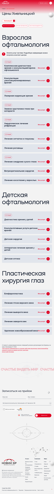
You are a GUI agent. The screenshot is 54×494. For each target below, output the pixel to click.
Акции (26, 477)
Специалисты (38, 464)
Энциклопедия (28, 481)
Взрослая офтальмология (8, 25)
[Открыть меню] (50, 3)
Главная (3, 8)
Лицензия (21, 490)
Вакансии (37, 475)
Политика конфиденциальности (9, 490)
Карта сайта (40, 490)
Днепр (45, 466)
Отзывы (36, 466)
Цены (26, 479)
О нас (36, 461)
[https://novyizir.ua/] (5, 3)
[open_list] (50, 403)
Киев (45, 461)
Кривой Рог (46, 468)
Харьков (46, 464)
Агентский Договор (8, 351)
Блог (36, 477)
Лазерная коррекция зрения (27, 469)
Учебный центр (38, 472)
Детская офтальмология (21, 25)
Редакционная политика (30, 490)
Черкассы (46, 473)
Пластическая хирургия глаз (35, 25)
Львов (45, 475)
